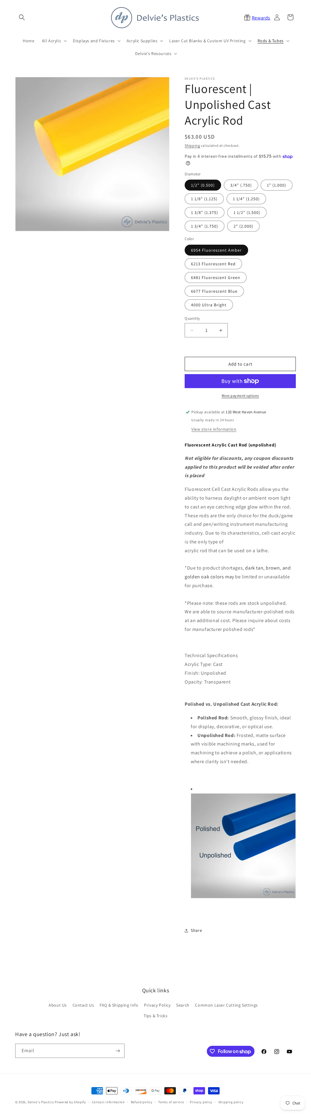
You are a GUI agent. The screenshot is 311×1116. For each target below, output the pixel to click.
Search (183, 1005)
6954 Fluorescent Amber (216, 250)
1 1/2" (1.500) (247, 212)
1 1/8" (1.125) (204, 198)
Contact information (108, 1102)
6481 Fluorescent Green (215, 277)
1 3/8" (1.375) (204, 212)
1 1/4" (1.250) (246, 198)
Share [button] (196, 930)
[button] (22, 17)
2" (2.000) (243, 226)
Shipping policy (231, 1102)
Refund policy (141, 1102)
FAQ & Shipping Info (119, 1005)
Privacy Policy (157, 1005)
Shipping (192, 145)
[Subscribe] (117, 1051)
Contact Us (83, 1005)
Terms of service (171, 1102)
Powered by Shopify (70, 1102)
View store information (213, 429)
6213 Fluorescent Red (213, 264)
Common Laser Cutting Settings (226, 1005)
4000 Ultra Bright (209, 305)
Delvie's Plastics (41, 1102)
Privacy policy (201, 1102)
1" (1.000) (276, 185)
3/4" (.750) (241, 185)
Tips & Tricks (156, 1015)
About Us (58, 1005)
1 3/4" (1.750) (204, 226)
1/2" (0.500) (203, 185)
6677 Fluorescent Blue (214, 291)
